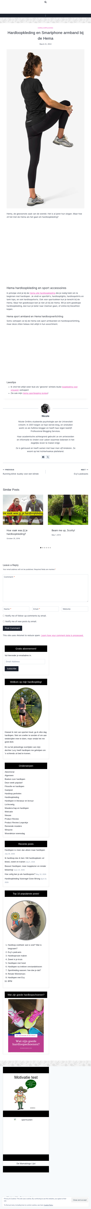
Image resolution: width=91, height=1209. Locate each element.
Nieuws (8, 815)
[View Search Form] (45, 2)
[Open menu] (45, 15)
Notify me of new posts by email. (21, 621)
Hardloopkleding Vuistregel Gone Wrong (22, 879)
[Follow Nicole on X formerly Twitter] (48, 457)
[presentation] (23, 510)
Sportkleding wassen (17, 970)
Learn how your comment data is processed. (62, 635)
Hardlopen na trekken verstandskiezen (25, 967)
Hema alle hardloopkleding (42, 293)
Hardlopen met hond (17, 963)
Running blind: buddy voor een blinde (21, 472)
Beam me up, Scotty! (63, 530)
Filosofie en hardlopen (14, 786)
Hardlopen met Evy (16, 977)
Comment (9, 577)
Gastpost (9, 790)
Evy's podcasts (81, 472)
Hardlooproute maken (17, 956)
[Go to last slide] (7, 520)
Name (7, 609)
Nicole (45, 416)
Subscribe (11, 668)
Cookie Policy (48, 1205)
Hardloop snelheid (16, 945)
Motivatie (9, 812)
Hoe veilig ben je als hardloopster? (20, 874)
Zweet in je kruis (15, 959)
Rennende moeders (13, 826)
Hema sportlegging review (35, 393)
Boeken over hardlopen (15, 779)
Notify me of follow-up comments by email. (25, 616)
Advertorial (9, 772)
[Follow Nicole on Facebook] (43, 457)
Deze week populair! (14, 783)
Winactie (8, 830)
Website (67, 609)
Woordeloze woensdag (15, 833)
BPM (10, 981)
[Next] (84, 520)
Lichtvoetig (9, 804)
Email (36, 609)
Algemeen (9, 775)
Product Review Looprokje (16, 822)
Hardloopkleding (45, 28)
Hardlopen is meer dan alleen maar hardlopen (25, 850)
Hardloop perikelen (13, 793)
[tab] (40, 547)
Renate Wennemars (16, 974)
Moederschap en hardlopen (17, 808)
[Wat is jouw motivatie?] (26, 1092)
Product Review (12, 819)
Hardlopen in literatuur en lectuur (19, 801)
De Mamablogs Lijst (26, 1163)
